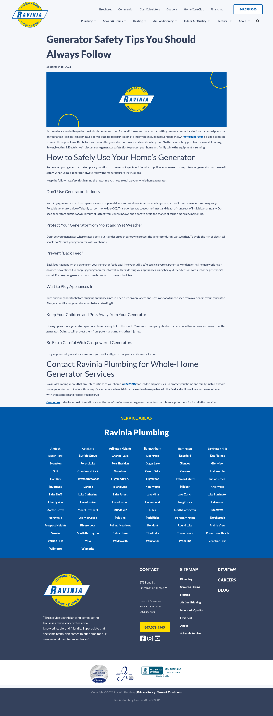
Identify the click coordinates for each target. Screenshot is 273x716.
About (242, 21)
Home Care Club (194, 9)
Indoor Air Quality (195, 21)
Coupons (172, 9)
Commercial (125, 9)
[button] (258, 21)
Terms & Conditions (169, 692)
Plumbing (87, 21)
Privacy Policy (146, 692)
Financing (216, 9)
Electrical (222, 21)
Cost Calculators (150, 9)
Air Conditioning (163, 21)
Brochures (105, 9)
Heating (138, 21)
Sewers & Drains (113, 21)
